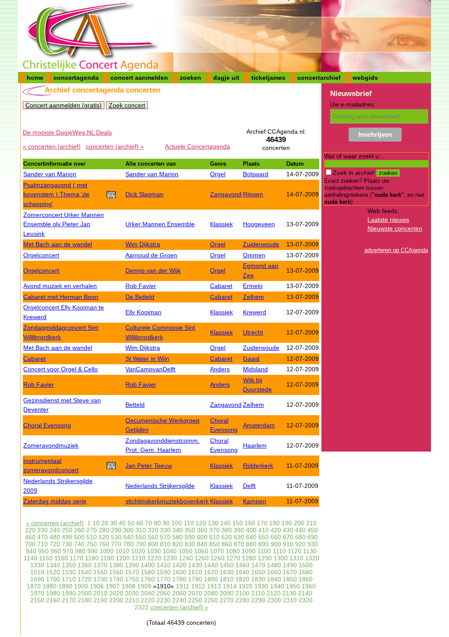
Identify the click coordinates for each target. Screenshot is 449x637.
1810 (227, 579)
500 (79, 537)
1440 (211, 565)
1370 (100, 565)
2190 (100, 600)
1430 (195, 565)
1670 (290, 572)
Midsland (255, 369)
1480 (274, 565)
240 (55, 530)
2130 (289, 593)
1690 (37, 579)
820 (177, 544)
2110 (258, 593)
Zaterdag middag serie (54, 501)
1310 (296, 558)
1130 (310, 551)
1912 (198, 586)
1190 (107, 558)
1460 (242, 565)
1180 (92, 558)
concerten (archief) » (115, 146)
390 (239, 530)
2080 (211, 593)
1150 (46, 558)
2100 (242, 593)
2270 (227, 600)
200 (299, 523)
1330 (37, 565)
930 (312, 544)
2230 (164, 600)
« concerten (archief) (52, 146)
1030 (154, 551)
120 (201, 523)
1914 (230, 586)
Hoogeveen (259, 224)
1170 (76, 558)
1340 (53, 565)
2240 (179, 600)
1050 (185, 551)
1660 (274, 572)
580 (177, 537)
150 (237, 523)
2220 (148, 600)
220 (30, 530)
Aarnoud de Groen (151, 255)
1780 (179, 579)
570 (165, 537)
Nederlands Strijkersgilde (160, 485)
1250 (202, 558)
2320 (306, 600)
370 (214, 530)
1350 (69, 565)
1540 (85, 572)
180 (274, 523)
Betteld (135, 404)
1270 (233, 558)
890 (263, 544)
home (35, 77)
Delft (249, 485)
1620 (211, 572)
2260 (211, 600)
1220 (154, 558)
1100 (264, 551)
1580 (148, 572)
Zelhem (253, 296)
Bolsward (255, 174)
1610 (195, 572)
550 (140, 537)
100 (176, 523)
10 (96, 523)
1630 (227, 572)
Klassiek (221, 224)
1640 (242, 572)
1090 (249, 551)
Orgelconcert (41, 255)
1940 (277, 586)
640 (251, 537)
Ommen (254, 255)
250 (67, 530)
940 (31, 551)
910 (288, 544)
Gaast (251, 358)
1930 (261, 586)
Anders (220, 369)
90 (166, 523)
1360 (85, 565)
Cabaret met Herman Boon (60, 296)
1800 (211, 579)
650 (263, 537)
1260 (217, 558)
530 (116, 537)
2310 (290, 600)
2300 (274, 600)
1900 (81, 586)
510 (91, 537)
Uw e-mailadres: (352, 104)
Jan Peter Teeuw (148, 465)
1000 (107, 551)
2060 (179, 593)
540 (128, 537)
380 (226, 530)
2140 (305, 593)
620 (226, 537)
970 (68, 551)
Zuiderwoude (261, 244)
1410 (164, 565)
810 (165, 544)
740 (79, 544)
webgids (365, 77)
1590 (164, 572)
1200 (123, 558)
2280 (242, 600)
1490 (290, 565)
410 (263, 530)
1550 (100, 572)
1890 (65, 586)
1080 (233, 551)
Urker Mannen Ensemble (160, 224)
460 (30, 537)
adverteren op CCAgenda (396, 250)
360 (202, 530)
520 (104, 537)
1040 (170, 551)
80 (157, 523)
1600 (179, 572)
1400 (148, 565)
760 (104, 544)
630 (239, 537)
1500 (306, 565)
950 (43, 551)
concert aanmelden (139, 77)
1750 (132, 579)
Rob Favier (140, 285)
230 (42, 530)
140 (225, 523)
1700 (53, 579)
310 (140, 530)
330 (165, 530)
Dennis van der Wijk (153, 270)
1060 (201, 551)
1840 (274, 579)
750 (91, 544)
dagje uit (226, 77)
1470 (258, 565)
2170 (69, 600)
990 (92, 551)
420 (276, 530)
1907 (113, 586)
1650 (258, 572)
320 (153, 530)
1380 (116, 565)
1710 (69, 579)
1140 (30, 558)
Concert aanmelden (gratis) (63, 105)
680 (300, 537)
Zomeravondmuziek (50, 445)
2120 (274, 593)
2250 (195, 600)
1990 (69, 593)
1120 (294, 551)
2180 (85, 600)
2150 (37, 600)
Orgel (217, 174)
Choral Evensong (47, 425)
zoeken (190, 77)
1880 (50, 586)
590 (190, 537)
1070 (217, 551)
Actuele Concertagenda (197, 146)
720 (55, 544)
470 (42, 537)
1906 (97, 586)
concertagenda (76, 77)
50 (131, 523)
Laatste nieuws (388, 219)
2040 (148, 593)
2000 (85, 593)
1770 (164, 579)
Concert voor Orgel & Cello (60, 369)
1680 (306, 572)
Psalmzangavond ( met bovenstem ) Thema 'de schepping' (56, 194)
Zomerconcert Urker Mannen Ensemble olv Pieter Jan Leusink (63, 224)
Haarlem (255, 445)
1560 (116, 572)
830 (190, 544)
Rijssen (253, 194)
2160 (53, 600)
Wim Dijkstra (142, 244)
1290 (265, 558)
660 (276, 537)
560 (153, 537)
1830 (258, 579)
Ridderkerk (258, 465)
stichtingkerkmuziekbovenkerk (167, 501)
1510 (37, 572)
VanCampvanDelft (150, 369)
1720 (85, 579)
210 (311, 523)
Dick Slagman (144, 194)
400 (251, 530)
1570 (132, 572)
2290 (258, 600)
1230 (170, 558)
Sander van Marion (49, 174)
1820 (242, 579)
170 (262, 523)
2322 (142, 607)
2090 (227, 593)
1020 (138, 551)
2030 (132, 593)
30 (113, 523)
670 (288, 537)
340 (177, 530)
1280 (249, 558)
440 (300, 530)
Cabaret (221, 285)
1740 (116, 579)
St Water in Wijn (147, 358)
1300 (281, 558)
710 (42, 544)
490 (67, 537)
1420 (179, 565)
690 (312, 537)
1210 (139, 558)
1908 (128, 586)
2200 (116, 600)
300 (128, 530)
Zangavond (226, 194)
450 (312, 530)
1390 (132, 565)
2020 (116, 593)
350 (190, 530)
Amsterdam (259, 425)
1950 (293, 586)
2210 (132, 600)
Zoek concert (127, 105)
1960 (309, 586)
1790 (195, 579)
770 (116, 544)
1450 (227, 565)
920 (300, 544)
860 (226, 544)
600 (202, 537)
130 (213, 523)
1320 (312, 558)
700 (30, 544)
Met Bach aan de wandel (57, 244)
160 (250, 523)
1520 (53, 572)
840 (202, 544)
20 (104, 523)
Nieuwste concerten (394, 228)
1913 (214, 586)
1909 (144, 586)
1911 (182, 586)
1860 (306, 579)
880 (251, 544)
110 (189, 523)
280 (104, 530)
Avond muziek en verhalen (60, 285)
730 (67, 544)
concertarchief (319, 77)
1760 (148, 579)
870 (239, 544)
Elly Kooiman (143, 312)
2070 (195, 593)
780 (128, 544)
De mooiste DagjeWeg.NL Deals (67, 132)
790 (140, 544)
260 (79, 530)
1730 (100, 579)
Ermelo (253, 285)
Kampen (254, 501)
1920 (246, 586)
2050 (164, 593)
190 (287, 523)
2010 (100, 593)
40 (122, 523)
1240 (186, 558)
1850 (290, 579)
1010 (122, 551)
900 (276, 544)
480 (55, 537)
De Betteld (139, 296)
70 (148, 523)
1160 (61, 558)
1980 (53, 593)
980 (80, 551)
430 (288, 530)
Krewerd (254, 312)
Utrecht (253, 332)
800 (153, 544)
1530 (69, 572)
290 (116, 530)
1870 (34, 586)
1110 (279, 551)
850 (214, 544)
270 (91, 530)
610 (214, 537)
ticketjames (268, 77)
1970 (37, 593)
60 (139, 523)
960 (55, 551)
